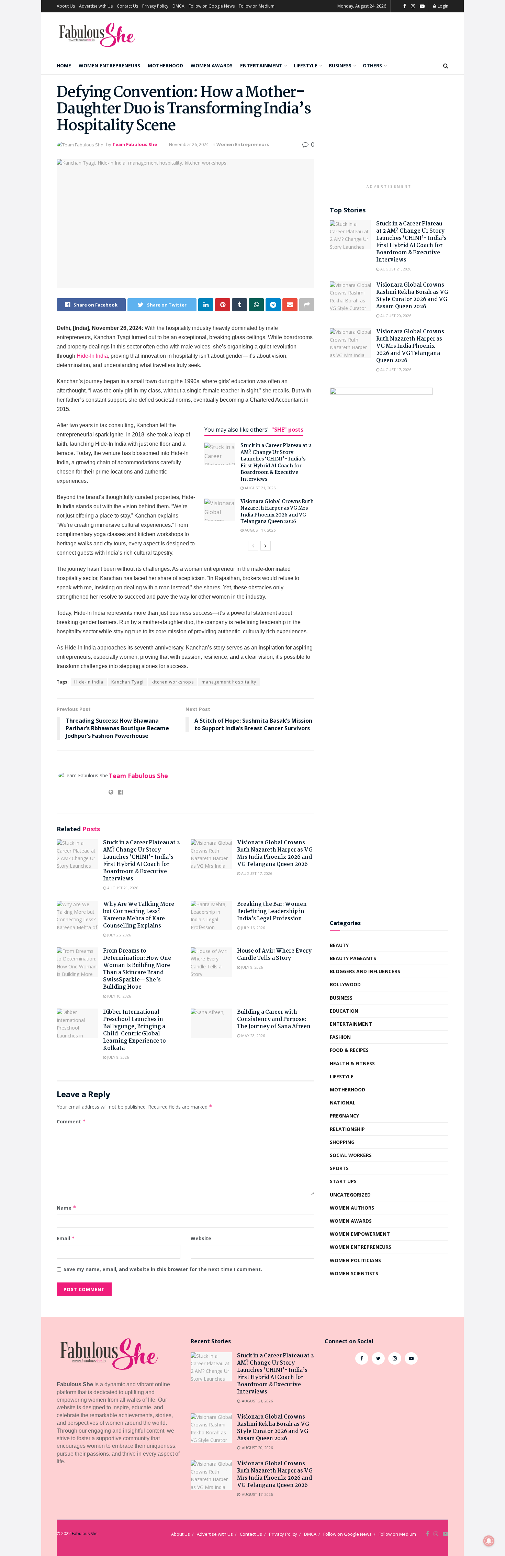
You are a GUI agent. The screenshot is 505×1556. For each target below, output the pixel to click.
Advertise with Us (96, 6)
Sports (339, 1168)
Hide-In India (92, 356)
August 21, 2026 (260, 487)
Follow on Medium (256, 6)
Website (201, 1238)
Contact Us (127, 6)
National (343, 1102)
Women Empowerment (360, 1234)
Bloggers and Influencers (365, 971)
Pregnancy (344, 1115)
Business (340, 65)
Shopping (342, 1142)
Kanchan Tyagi (127, 682)
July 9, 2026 (251, 967)
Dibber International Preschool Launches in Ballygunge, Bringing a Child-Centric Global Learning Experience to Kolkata (134, 1030)
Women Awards (212, 65)
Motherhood (165, 65)
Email (66, 1238)
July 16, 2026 (252, 927)
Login (442, 6)
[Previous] (253, 546)
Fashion (340, 1037)
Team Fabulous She (134, 144)
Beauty (339, 945)
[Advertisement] (389, 133)
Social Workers (351, 1155)
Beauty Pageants (353, 958)
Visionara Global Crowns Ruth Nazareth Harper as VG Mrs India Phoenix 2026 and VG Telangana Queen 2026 (277, 512)
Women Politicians (355, 1260)
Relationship (347, 1129)
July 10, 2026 (118, 996)
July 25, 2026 (118, 934)
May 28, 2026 (252, 1035)
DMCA (178, 6)
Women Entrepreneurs (109, 65)
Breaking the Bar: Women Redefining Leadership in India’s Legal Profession (272, 911)
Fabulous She (85, 1533)
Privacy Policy (155, 6)
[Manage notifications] (488, 1540)
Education (344, 1011)
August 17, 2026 (260, 530)
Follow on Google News (212, 6)
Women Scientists (354, 1273)
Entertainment (261, 65)
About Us (66, 6)
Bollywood (345, 984)
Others (372, 65)
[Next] (265, 546)
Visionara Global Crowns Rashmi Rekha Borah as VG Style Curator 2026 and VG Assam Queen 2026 (412, 296)
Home (64, 65)
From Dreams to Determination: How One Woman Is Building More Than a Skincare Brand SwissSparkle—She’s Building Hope (137, 969)
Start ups (343, 1181)
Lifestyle (305, 65)
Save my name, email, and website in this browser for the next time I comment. (163, 1269)
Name (66, 1207)
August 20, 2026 (395, 315)
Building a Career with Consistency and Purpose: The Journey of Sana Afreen (274, 1019)
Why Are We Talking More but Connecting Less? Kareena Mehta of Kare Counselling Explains (138, 915)
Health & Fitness (352, 1063)
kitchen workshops (173, 682)
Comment (71, 1121)
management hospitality (229, 682)
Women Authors (352, 1207)
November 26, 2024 (189, 144)
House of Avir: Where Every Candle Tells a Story (274, 955)
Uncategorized (350, 1194)
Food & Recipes (349, 1050)
